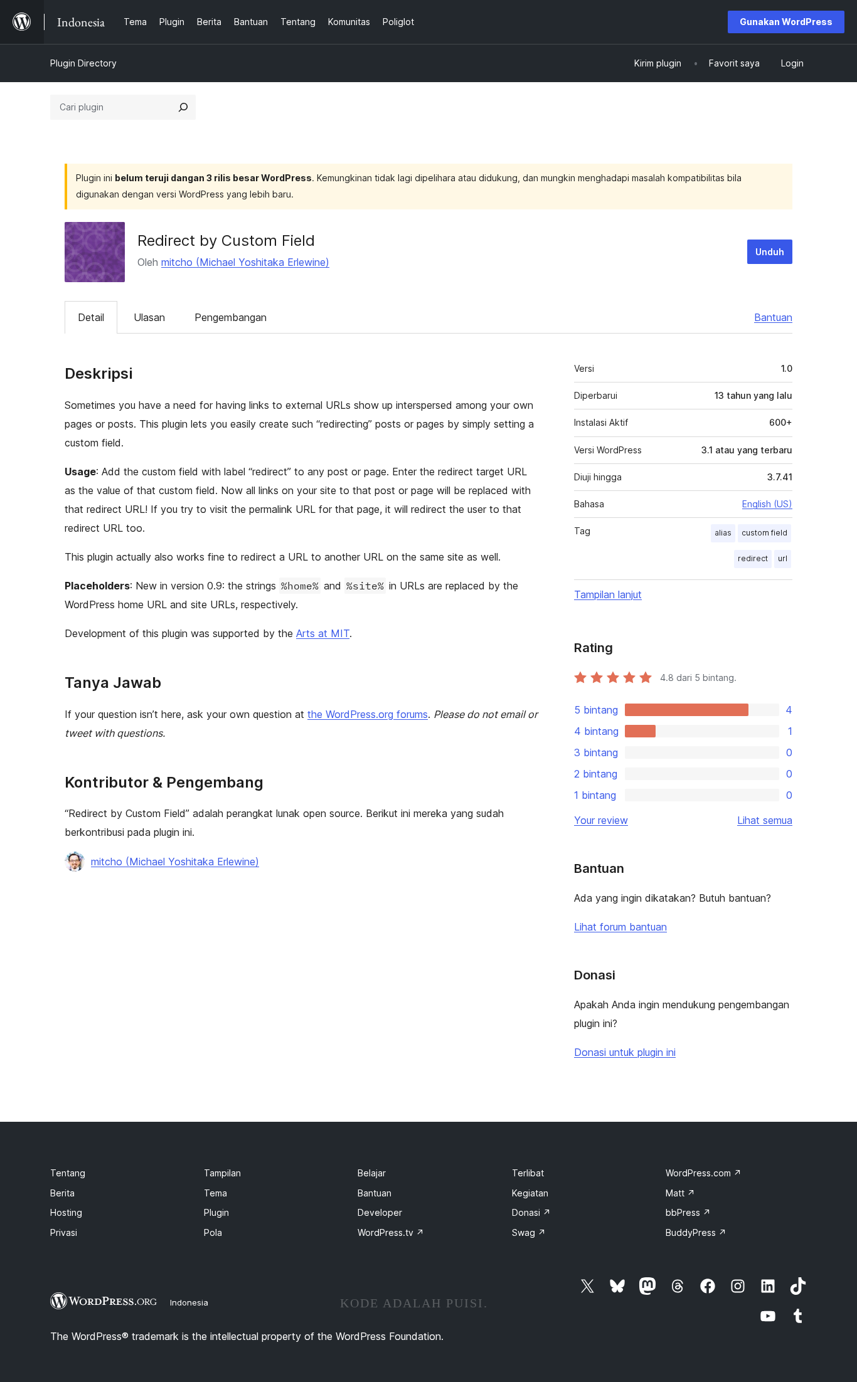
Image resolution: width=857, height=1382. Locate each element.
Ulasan (149, 317)
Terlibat (528, 1173)
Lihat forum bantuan (620, 926)
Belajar (372, 1173)
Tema (215, 1193)
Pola (213, 1232)
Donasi (531, 1212)
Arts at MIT (322, 633)
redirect (753, 558)
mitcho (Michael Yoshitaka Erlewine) (245, 262)
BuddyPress (696, 1232)
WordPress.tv (391, 1232)
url (782, 558)
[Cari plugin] (183, 107)
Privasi (63, 1232)
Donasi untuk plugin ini (625, 1052)
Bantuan (773, 317)
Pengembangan (230, 317)
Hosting (66, 1212)
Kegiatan (530, 1193)
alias (723, 532)
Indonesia (189, 1302)
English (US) (767, 503)
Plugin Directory (83, 63)
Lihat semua (764, 820)
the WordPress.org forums (367, 714)
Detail (91, 317)
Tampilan (222, 1173)
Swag (529, 1232)
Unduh (769, 251)
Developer (380, 1212)
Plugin (216, 1212)
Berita (62, 1193)
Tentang (67, 1173)
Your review (601, 820)
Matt (680, 1193)
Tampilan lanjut (608, 594)
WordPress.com (704, 1173)
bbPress (688, 1212)
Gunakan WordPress (786, 21)
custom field (764, 532)
